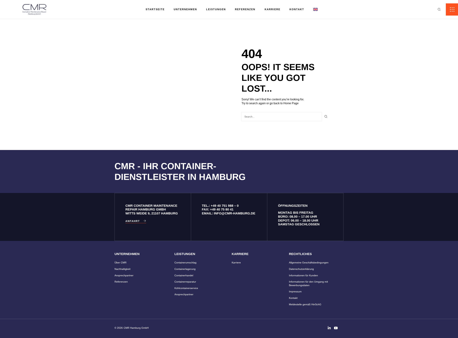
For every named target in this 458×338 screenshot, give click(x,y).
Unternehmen (185, 9)
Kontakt (296, 9)
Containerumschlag (185, 262)
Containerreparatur (185, 281)
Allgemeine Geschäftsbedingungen (308, 262)
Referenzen (245, 9)
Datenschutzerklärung (301, 269)
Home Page (291, 103)
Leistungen (216, 9)
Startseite (155, 9)
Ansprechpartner (123, 275)
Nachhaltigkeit (122, 269)
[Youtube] (335, 328)
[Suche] (326, 116)
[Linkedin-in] (329, 328)
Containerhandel (183, 275)
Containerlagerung (185, 269)
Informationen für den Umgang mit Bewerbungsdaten (308, 283)
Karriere (272, 9)
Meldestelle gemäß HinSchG (305, 304)
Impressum (295, 291)
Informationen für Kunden (303, 275)
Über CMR (120, 262)
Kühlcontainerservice (186, 288)
